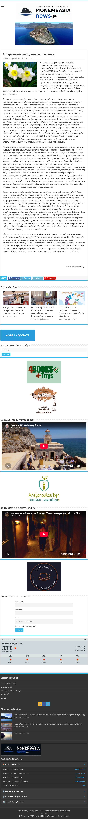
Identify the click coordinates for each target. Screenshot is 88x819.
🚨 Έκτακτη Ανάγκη (11, 764)
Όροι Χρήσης (63, 816)
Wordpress (33, 810)
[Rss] (40, 704)
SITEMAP (5, 694)
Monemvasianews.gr (61, 810)
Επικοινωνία (6, 687)
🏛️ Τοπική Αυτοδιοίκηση (13, 791)
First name (19, 601)
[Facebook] (44, 704)
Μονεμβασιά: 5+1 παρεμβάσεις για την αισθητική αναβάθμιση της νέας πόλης (49, 714)
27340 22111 (80, 777)
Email (17, 618)
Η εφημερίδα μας (8, 683)
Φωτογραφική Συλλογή (11, 690)
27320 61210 (80, 773)
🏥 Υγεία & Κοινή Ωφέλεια (14, 802)
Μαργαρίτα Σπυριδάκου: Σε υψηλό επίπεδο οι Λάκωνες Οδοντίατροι (14, 310)
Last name (19, 610)
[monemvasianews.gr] (44, 10)
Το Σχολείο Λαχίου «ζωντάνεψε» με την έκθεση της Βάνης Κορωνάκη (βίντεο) (48, 724)
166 (83, 785)
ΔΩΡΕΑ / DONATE (17, 335)
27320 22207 (80, 769)
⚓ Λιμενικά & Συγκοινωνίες (15, 797)
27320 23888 (80, 781)
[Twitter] (48, 704)
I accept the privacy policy (27, 626)
